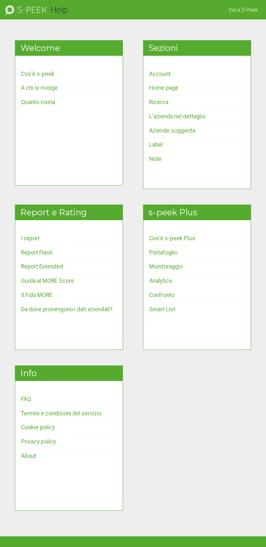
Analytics (160, 281)
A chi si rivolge (39, 88)
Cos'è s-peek (37, 74)
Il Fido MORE (36, 295)
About (28, 456)
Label (156, 144)
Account (160, 74)
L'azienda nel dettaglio (177, 116)
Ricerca (158, 102)
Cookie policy (38, 427)
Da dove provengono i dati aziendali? (67, 309)
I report (30, 238)
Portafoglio (163, 252)
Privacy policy (38, 441)
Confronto (162, 295)
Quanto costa (38, 102)
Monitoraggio (166, 266)
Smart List (162, 309)
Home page (163, 88)
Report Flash (37, 252)
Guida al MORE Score (47, 281)
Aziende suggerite (172, 130)
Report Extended (42, 266)
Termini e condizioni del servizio (61, 413)
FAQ (26, 399)
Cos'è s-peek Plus (172, 238)
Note (155, 159)
